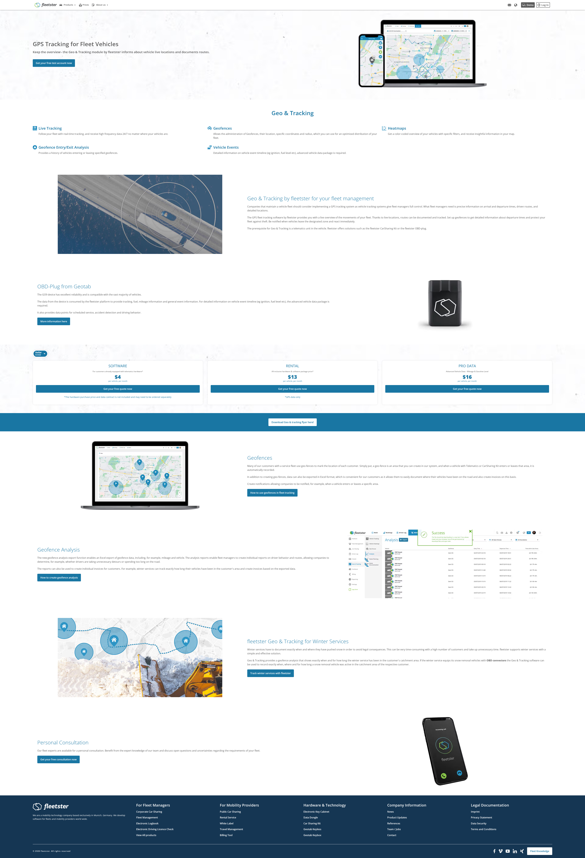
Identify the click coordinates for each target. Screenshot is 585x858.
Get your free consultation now (58, 759)
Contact (391, 835)
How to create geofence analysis (59, 577)
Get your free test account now (54, 63)
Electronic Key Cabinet (316, 811)
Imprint (475, 811)
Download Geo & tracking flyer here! (292, 422)
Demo (530, 5)
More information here (53, 321)
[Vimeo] (500, 851)
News (390, 811)
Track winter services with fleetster (270, 673)
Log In (545, 5)
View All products (146, 835)
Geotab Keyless (312, 829)
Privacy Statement (481, 817)
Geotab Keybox (312, 835)
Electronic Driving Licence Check (155, 829)
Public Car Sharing (230, 811)
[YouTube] (508, 851)
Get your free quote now (117, 389)
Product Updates (397, 817)
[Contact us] (509, 5)
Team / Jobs (394, 829)
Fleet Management (147, 817)
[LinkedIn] (515, 851)
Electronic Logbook (147, 823)
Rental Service (228, 817)
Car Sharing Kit (312, 823)
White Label (226, 823)
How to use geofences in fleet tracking (272, 492)
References (393, 823)
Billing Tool (226, 835)
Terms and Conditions (483, 829)
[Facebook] (494, 851)
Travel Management (231, 829)
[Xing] (522, 851)
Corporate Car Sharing (149, 811)
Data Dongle (310, 817)
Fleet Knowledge (539, 851)
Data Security (478, 823)
